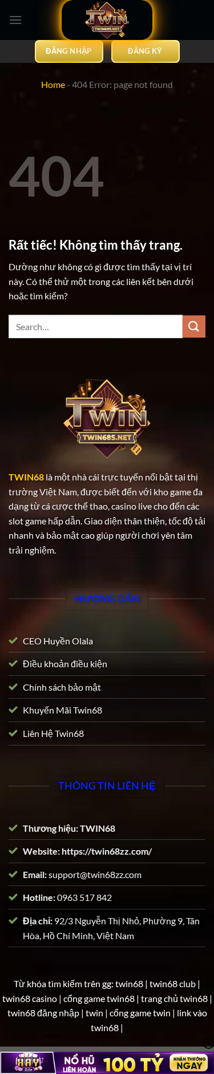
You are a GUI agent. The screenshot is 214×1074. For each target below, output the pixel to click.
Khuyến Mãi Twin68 (62, 709)
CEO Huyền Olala (58, 640)
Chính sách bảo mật (62, 687)
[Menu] (15, 20)
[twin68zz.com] (107, 20)
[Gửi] (194, 326)
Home (53, 84)
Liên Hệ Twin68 (53, 733)
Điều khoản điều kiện (65, 663)
